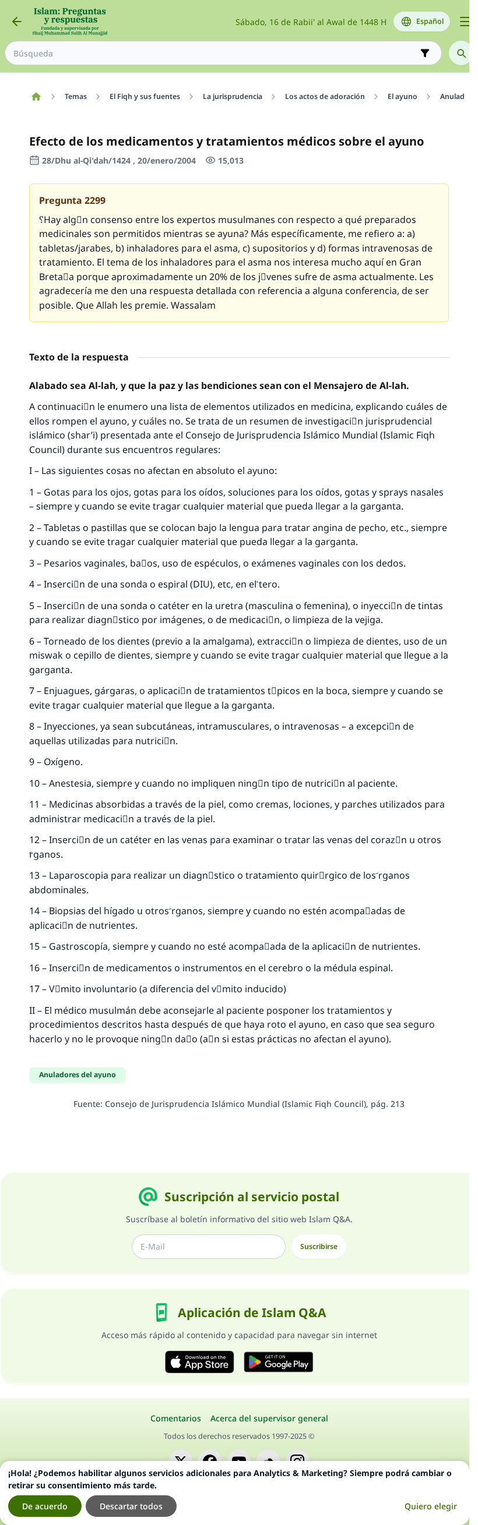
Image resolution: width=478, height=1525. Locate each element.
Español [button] (430, 21)
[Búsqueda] (461, 53)
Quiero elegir (431, 1506)
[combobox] (215, 53)
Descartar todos (131, 1506)
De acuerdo (45, 1506)
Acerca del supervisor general (269, 1418)
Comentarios (175, 1418)
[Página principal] (35, 97)
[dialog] (234, 1493)
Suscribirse (319, 1246)
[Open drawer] (465, 21)
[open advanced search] (425, 53)
